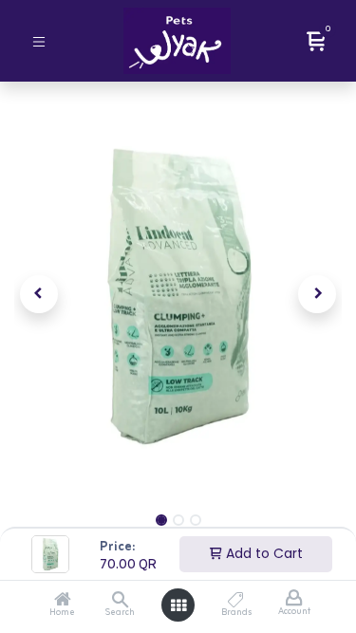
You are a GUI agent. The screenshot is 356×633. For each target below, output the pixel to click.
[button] (39, 294)
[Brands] (236, 601)
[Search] (120, 601)
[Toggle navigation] (38, 40)
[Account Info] (294, 599)
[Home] (62, 601)
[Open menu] (178, 605)
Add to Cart (262, 553)
